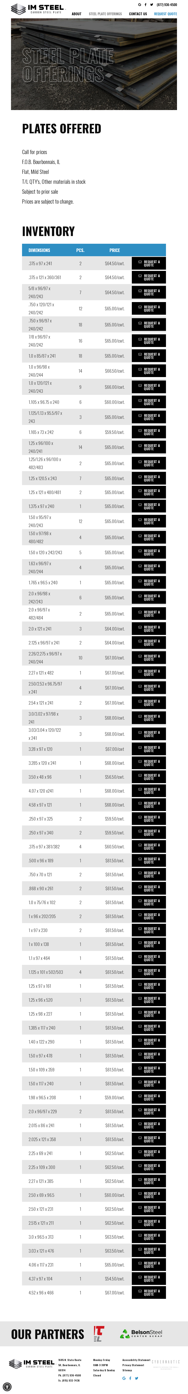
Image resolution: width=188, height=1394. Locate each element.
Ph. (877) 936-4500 (69, 1375)
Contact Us (138, 13)
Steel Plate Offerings (105, 13)
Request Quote (165, 13)
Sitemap (127, 1370)
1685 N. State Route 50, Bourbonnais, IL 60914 (70, 1365)
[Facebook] (146, 4)
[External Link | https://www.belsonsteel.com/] (109, 1333)
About (77, 13)
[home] (38, 9)
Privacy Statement (133, 1365)
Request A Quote (149, 263)
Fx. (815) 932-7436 (69, 1380)
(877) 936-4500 (167, 4)
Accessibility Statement (136, 1360)
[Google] (139, 4)
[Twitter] (151, 4)
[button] (7, 1387)
